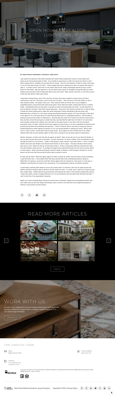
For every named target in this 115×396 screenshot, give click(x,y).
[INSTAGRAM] (86, 388)
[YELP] (109, 388)
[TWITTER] (100, 388)
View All (57, 269)
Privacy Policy (72, 388)
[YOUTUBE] (95, 388)
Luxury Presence (43, 388)
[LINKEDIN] (91, 388)
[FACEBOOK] (82, 388)
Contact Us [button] (12, 317)
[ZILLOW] (104, 388)
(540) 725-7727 (86, 353)
